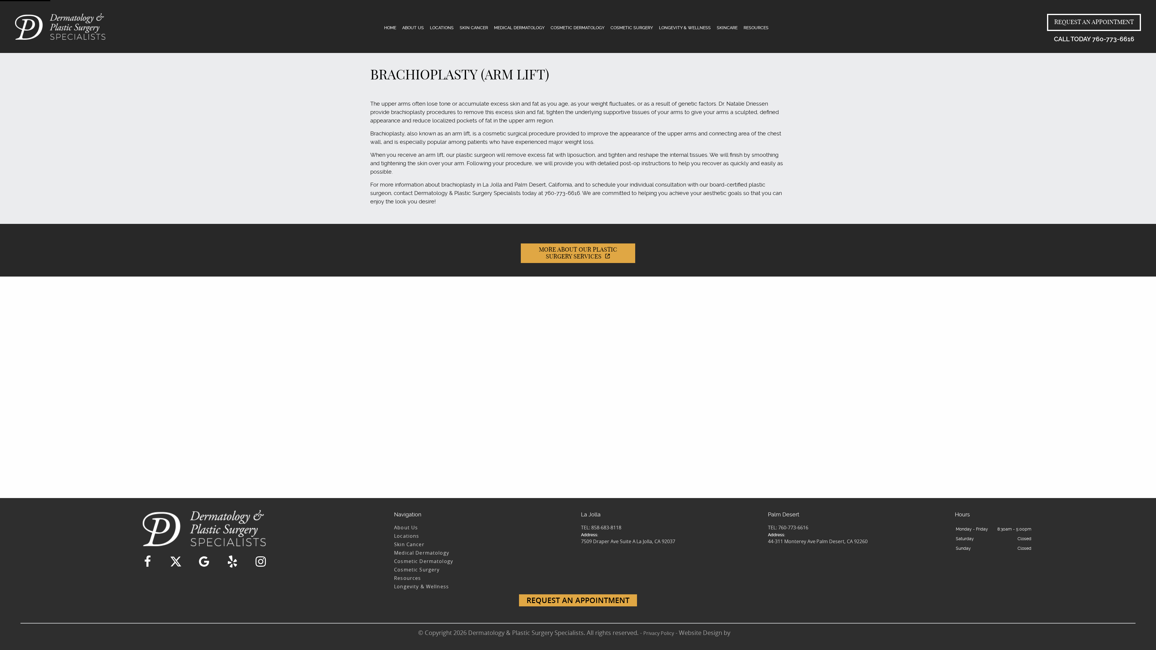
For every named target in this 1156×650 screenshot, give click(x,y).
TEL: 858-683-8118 (601, 528)
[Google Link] (204, 561)
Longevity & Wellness (685, 27)
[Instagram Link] (261, 561)
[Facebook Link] (147, 561)
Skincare (727, 27)
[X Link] (176, 561)
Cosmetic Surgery (632, 27)
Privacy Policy (658, 633)
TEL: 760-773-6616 (788, 528)
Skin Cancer (474, 27)
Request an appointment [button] (1094, 22)
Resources (756, 27)
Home (390, 27)
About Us (413, 27)
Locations (442, 27)
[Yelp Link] (232, 561)
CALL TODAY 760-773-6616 (1094, 39)
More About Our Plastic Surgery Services (578, 253)
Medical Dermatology (519, 27)
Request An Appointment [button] (578, 600)
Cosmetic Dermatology (577, 27)
